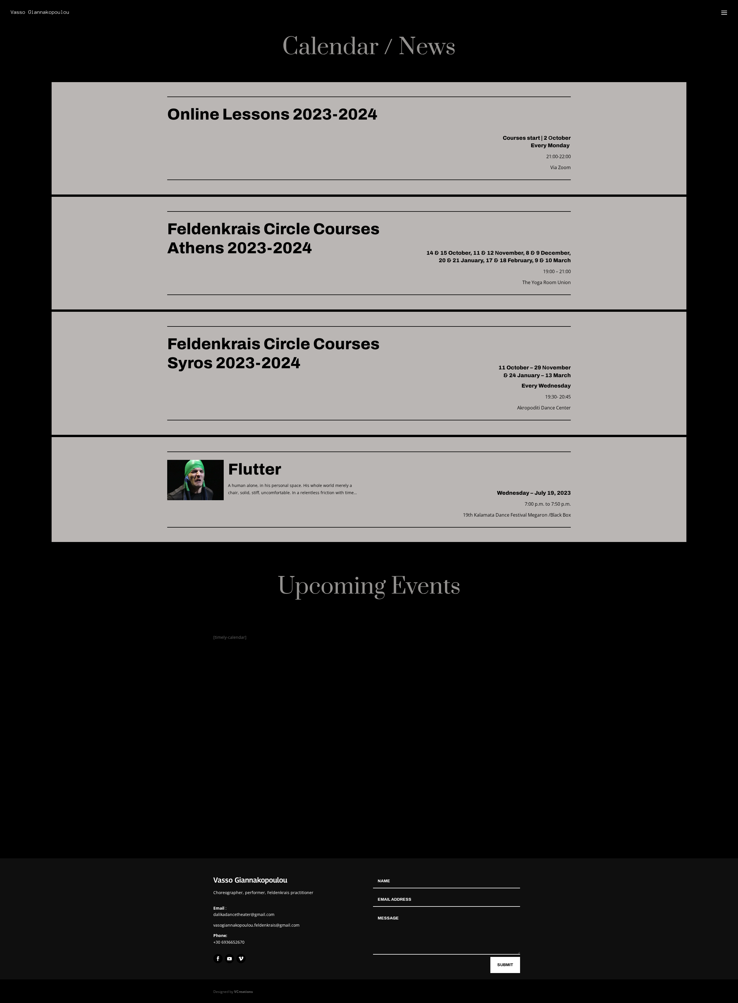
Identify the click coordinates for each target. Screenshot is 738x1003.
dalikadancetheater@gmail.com (243, 914)
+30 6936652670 (228, 942)
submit (505, 965)
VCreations (243, 991)
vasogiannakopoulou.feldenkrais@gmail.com (256, 925)
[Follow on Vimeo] (241, 958)
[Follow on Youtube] (229, 958)
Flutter (254, 469)
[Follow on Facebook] (218, 958)
